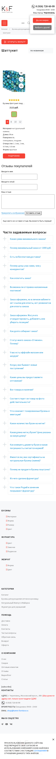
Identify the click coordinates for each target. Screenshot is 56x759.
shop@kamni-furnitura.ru (17, 710)
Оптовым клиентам (9, 667)
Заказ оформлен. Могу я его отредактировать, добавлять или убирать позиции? (27, 319)
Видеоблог (6, 675)
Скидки (4, 663)
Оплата (4, 625)
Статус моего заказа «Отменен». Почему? (26, 342)
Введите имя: (7, 171)
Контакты (5, 629)
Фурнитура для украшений (13, 607)
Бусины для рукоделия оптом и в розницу (19, 598)
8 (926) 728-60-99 (45, 6)
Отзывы (4, 671)
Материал (12, 516)
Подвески (12, 551)
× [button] (53, 739)
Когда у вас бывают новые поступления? (23, 366)
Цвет (10, 529)
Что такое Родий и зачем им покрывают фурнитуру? (24, 489)
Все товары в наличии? (21, 389)
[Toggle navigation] (23, 23)
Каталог (4, 594)
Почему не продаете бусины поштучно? (30, 469)
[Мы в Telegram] (2, 724)
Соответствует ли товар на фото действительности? (27, 400)
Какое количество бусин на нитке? (27, 423)
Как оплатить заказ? (20, 278)
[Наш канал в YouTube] (6, 724)
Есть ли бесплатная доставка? (25, 256)
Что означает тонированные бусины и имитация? (30, 412)
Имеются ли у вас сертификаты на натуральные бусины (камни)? (27, 459)
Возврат (5, 641)
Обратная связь (8, 637)
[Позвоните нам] (33, 6)
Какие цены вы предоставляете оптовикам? (26, 379)
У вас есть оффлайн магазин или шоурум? (26, 354)
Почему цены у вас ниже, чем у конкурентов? (25, 267)
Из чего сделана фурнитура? (24, 478)
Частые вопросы (8, 633)
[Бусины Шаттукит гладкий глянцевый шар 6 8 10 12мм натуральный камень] (14, 81)
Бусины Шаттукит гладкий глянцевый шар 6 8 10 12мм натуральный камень (14, 103)
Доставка (5, 621)
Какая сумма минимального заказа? (28, 239)
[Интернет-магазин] (12, 9)
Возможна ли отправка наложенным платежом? (28, 289)
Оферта (5, 645)
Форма (11, 520)
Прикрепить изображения (12, 213)
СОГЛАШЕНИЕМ (40, 750)
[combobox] (40, 50)
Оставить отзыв (33, 213)
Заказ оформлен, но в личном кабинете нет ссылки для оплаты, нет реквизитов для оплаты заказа (30, 303)
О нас (3, 659)
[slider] (14, 100)
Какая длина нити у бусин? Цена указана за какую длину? (30, 434)
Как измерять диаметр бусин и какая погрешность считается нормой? (28, 446)
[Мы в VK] (11, 724)
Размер (11, 525)
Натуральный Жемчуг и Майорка (15, 603)
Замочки (11, 547)
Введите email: (8, 181)
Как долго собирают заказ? (24, 331)
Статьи (4, 679)
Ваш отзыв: (6, 192)
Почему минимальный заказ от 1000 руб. (30, 248)
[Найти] (29, 23)
